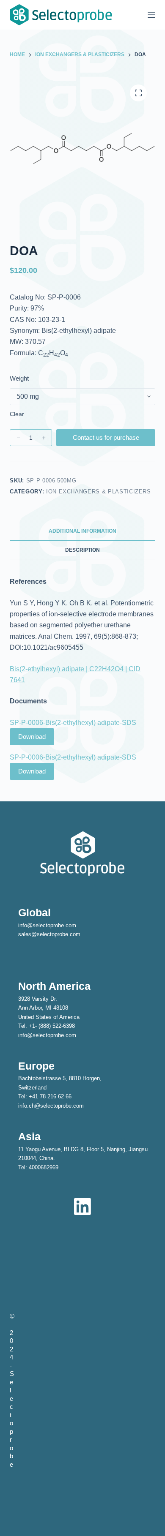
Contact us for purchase (106, 437)
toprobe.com (61, 925)
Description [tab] (82, 550)
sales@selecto (36, 934)
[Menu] (151, 15)
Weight (19, 378)
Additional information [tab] (82, 531)
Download (32, 736)
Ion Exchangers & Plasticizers (98, 491)
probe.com (67, 934)
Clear (17, 414)
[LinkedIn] (82, 1206)
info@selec (32, 925)
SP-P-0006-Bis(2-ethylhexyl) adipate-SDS (73, 722)
